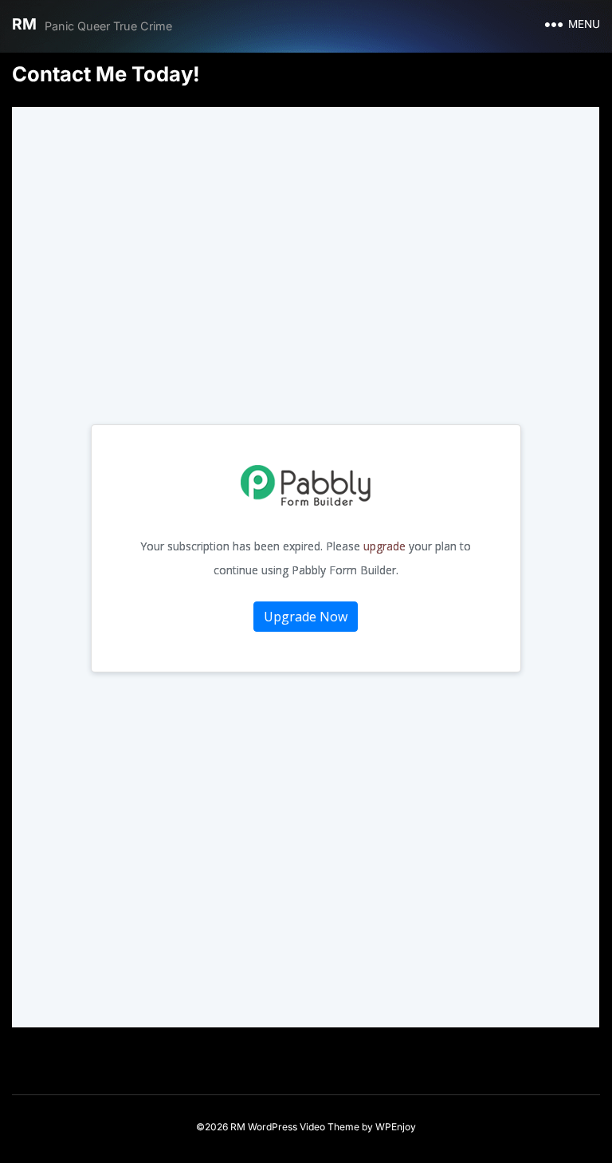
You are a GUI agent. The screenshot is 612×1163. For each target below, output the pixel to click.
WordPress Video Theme (303, 1127)
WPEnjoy (395, 1127)
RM (24, 24)
